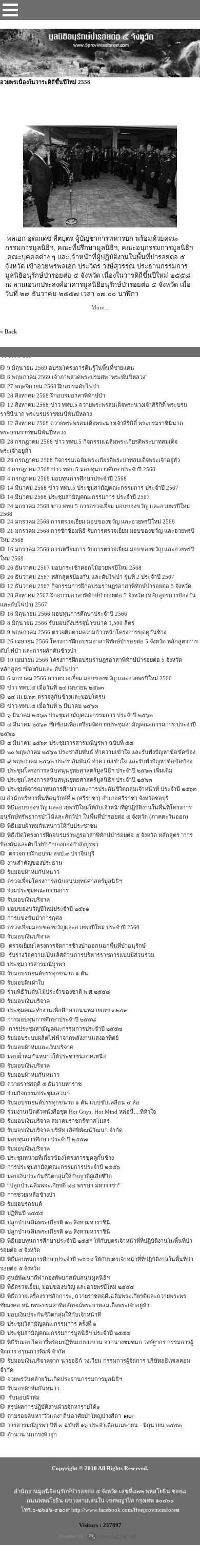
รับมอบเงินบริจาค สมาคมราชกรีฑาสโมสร (58, 1121)
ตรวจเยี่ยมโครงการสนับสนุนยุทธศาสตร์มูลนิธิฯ (64, 881)
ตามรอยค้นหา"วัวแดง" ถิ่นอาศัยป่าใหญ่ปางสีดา (64, 1416)
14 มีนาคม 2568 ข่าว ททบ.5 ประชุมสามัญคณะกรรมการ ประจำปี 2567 (92, 488)
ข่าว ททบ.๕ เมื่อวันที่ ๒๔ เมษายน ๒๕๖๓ (55, 687)
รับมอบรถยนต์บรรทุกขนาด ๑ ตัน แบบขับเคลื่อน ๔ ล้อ (73, 1102)
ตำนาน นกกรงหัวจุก (32, 1434)
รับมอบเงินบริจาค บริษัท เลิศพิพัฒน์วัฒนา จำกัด (65, 1130)
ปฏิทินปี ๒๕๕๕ (25, 1213)
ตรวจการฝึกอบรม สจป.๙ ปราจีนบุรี (50, 853)
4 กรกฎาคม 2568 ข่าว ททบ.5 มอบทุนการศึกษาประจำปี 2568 (81, 469)
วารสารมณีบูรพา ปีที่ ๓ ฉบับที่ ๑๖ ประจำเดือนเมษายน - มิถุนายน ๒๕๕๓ (94, 1425)
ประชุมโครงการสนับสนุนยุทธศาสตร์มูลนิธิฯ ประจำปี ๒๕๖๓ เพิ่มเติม (89, 770)
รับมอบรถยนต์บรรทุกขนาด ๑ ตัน (47, 973)
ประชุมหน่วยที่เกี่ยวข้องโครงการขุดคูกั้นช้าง (60, 1158)
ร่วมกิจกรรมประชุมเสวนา (38, 1093)
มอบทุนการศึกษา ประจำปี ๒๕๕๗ (47, 1139)
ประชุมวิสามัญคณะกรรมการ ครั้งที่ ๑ (51, 1324)
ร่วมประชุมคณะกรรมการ (38, 890)
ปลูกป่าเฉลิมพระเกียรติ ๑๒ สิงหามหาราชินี (58, 1222)
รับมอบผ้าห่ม (23, 1397)
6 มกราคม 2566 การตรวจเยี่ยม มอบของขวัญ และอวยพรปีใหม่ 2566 (89, 678)
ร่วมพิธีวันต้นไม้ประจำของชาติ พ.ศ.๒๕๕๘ (58, 992)
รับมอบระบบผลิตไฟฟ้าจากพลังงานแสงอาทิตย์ (62, 1038)
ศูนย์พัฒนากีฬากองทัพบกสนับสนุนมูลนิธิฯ (58, 1278)
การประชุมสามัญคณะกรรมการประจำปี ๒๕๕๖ (63, 1167)
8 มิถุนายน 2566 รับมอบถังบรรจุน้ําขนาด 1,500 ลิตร (70, 623)
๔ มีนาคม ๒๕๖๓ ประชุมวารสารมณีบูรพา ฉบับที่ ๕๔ (70, 743)
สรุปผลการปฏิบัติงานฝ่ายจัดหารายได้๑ (53, 1407)
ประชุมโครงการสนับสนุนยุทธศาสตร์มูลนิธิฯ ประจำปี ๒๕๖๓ (79, 780)
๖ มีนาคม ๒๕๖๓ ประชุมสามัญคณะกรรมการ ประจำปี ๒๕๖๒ (80, 715)
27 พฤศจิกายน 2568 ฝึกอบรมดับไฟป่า (53, 386)
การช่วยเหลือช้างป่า (31, 1195)
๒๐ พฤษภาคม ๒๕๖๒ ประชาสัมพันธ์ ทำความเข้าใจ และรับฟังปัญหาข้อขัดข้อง (101, 752)
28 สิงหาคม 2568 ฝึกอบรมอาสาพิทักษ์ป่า (56, 395)
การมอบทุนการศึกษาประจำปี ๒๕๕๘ (51, 1019)
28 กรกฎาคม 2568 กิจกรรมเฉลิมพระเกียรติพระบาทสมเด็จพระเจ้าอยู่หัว (93, 460)
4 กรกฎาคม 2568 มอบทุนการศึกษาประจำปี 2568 (67, 478)
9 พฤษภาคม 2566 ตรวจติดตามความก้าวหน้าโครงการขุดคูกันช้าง (86, 632)
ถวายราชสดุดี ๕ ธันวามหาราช (44, 1084)
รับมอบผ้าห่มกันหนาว (33, 872)
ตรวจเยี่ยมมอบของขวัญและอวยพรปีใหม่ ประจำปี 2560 (73, 927)
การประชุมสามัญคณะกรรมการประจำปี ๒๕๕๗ (64, 1029)
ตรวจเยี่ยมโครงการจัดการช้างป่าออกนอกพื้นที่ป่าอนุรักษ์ (76, 946)
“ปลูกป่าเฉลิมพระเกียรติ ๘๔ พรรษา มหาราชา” (64, 1185)
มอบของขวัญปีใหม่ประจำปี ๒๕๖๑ (48, 909)
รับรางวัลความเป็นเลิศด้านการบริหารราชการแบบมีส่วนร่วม (80, 955)
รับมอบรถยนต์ (24, 1204)
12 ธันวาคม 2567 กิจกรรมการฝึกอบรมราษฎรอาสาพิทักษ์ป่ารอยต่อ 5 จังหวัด (99, 586)
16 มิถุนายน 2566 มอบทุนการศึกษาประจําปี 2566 (67, 614)
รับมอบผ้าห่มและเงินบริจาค (40, 1047)
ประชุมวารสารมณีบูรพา (36, 964)
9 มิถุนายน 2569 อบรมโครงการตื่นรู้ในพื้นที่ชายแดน (70, 368)
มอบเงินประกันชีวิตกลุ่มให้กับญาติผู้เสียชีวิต (59, 1176)
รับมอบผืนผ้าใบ (25, 982)
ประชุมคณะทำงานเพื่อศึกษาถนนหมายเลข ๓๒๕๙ (67, 1010)
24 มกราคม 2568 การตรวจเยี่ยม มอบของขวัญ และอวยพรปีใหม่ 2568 (91, 521)
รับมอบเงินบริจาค (28, 899)
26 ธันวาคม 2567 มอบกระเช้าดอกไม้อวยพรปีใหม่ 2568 (74, 568)
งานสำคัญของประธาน (35, 863)
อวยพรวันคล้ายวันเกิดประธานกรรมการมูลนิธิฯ (64, 1379)
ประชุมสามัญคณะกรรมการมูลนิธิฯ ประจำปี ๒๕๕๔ (68, 1333)
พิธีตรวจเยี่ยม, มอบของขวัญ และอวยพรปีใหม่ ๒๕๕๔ (70, 1287)
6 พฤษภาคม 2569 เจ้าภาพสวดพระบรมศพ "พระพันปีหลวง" (77, 377)
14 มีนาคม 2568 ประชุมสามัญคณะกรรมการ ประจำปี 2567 (78, 497)
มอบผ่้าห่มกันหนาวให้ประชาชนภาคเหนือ (57, 1056)
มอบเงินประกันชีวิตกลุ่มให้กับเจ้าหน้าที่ (54, 1314)
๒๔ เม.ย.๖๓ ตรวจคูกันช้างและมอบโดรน (56, 697)
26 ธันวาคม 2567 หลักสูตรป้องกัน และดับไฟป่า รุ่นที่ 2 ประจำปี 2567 (90, 577)
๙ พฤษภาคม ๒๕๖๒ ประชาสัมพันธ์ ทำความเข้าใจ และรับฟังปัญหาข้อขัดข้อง (99, 761)
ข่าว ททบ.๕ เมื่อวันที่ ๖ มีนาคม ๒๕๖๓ (52, 706)
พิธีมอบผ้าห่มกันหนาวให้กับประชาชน (52, 826)
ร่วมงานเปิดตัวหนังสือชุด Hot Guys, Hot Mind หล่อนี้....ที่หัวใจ (81, 1112)
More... (100, 307)
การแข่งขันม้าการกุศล (35, 918)
